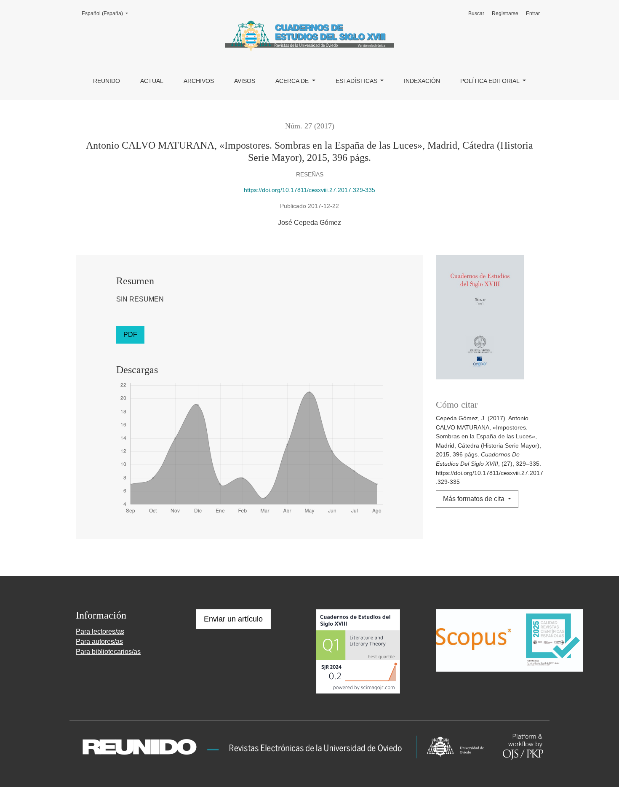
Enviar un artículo (233, 619)
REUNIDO (106, 80)
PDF (130, 334)
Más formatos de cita (474, 498)
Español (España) (107, 13)
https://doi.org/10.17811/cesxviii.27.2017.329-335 (309, 190)
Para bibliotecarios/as (108, 651)
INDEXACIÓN (422, 80)
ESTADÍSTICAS (357, 80)
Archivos (199, 80)
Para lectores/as (100, 631)
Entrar (533, 13)
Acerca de (292, 80)
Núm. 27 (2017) (309, 126)
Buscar (476, 13)
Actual (151, 80)
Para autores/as (99, 641)
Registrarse (505, 13)
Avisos (244, 80)
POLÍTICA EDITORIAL (490, 80)
